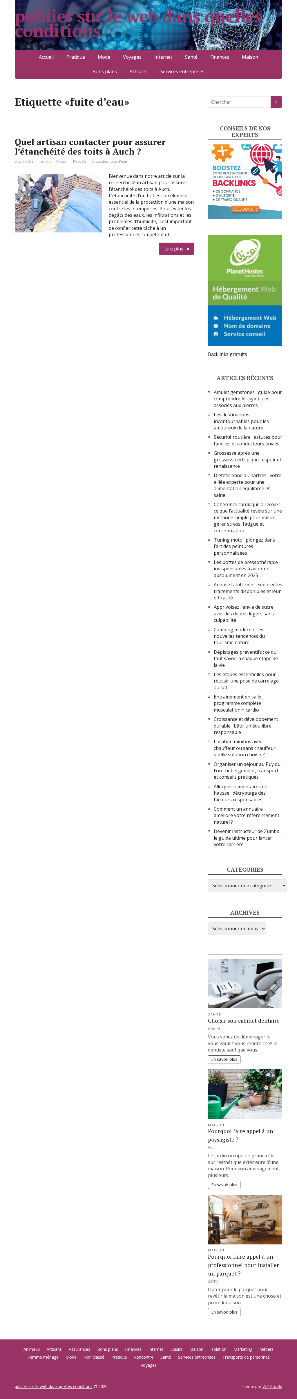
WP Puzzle (272, 1386)
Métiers (266, 1349)
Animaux (31, 1349)
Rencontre (143, 1357)
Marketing (242, 1349)
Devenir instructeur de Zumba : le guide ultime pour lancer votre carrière (247, 838)
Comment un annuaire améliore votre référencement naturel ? (246, 815)
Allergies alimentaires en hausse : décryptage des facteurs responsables (240, 793)
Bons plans (105, 71)
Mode (104, 57)
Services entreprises (182, 71)
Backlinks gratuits (227, 354)
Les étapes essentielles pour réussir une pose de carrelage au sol (246, 681)
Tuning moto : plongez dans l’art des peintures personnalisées (244, 546)
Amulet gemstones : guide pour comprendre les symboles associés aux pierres (248, 399)
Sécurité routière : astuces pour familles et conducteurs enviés (248, 440)
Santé (191, 57)
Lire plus (173, 249)
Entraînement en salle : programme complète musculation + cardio (238, 703)
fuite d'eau (118, 161)
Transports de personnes (246, 1357)
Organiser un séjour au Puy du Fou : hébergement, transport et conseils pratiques (247, 770)
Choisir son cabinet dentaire (244, 1020)
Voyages (132, 57)
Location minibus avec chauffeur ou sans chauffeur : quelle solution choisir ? (246, 748)
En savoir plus (224, 1059)
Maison (250, 57)
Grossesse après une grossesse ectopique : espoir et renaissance (247, 459)
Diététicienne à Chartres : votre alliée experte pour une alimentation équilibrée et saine (247, 485)
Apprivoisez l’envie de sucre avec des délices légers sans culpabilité (244, 613)
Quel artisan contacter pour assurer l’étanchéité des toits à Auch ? (90, 146)
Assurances (79, 1349)
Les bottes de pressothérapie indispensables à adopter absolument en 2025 (246, 568)
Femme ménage (43, 1357)
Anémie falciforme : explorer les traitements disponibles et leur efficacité (248, 591)
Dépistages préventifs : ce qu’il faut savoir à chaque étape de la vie (247, 658)
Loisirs (176, 1349)
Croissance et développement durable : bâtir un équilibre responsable (246, 725)
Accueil (46, 57)
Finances (219, 57)
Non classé (94, 1357)
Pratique (75, 57)
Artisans (139, 71)
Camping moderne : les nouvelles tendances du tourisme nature (239, 636)
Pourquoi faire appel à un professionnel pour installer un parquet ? (243, 1265)
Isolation (46, 161)
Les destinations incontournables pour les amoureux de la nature (241, 421)
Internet (163, 57)
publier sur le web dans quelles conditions (138, 23)
